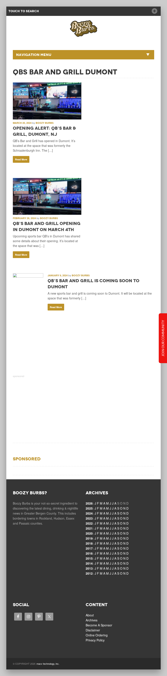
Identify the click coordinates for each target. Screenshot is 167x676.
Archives (91, 620)
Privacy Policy (95, 640)
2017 (89, 548)
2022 (89, 523)
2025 (89, 508)
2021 (89, 528)
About (90, 615)
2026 (89, 503)
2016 (89, 553)
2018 (89, 543)
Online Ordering (97, 635)
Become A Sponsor (99, 625)
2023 (89, 518)
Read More (21, 159)
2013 (89, 568)
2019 (89, 538)
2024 (89, 513)
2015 (89, 558)
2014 (89, 563)
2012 (89, 573)
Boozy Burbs (44, 122)
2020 (89, 533)
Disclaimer (93, 630)
